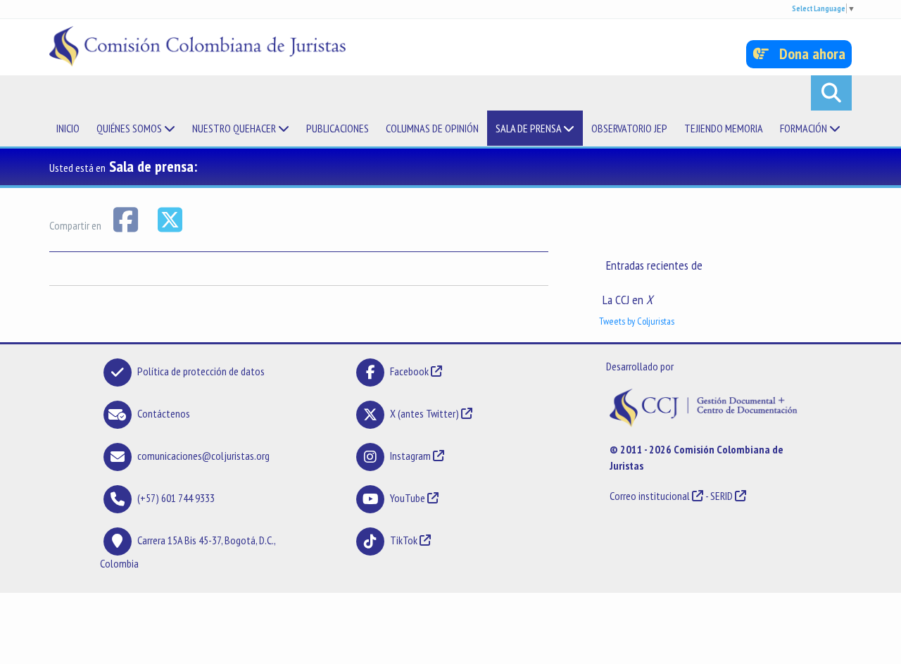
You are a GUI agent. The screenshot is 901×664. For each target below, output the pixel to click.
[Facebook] (126, 218)
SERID (721, 496)
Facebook (410, 371)
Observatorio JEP (629, 128)
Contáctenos (163, 413)
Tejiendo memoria (723, 128)
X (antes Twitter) (424, 413)
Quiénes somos (130, 128)
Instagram (410, 456)
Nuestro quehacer (235, 128)
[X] (169, 218)
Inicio (68, 128)
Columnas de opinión (432, 128)
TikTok (403, 540)
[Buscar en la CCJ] (831, 93)
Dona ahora (807, 53)
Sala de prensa (529, 128)
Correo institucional (650, 496)
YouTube (407, 498)
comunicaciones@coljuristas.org (203, 456)
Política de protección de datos (201, 371)
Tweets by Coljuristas (636, 321)
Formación (804, 128)
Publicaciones (337, 128)
